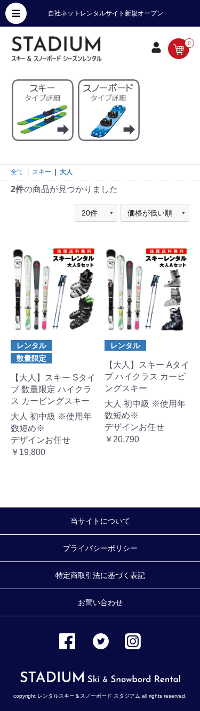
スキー (41, 172)
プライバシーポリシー (100, 548)
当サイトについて (100, 521)
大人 (66, 172)
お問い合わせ (100, 602)
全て (17, 172)
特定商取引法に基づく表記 (100, 575)
